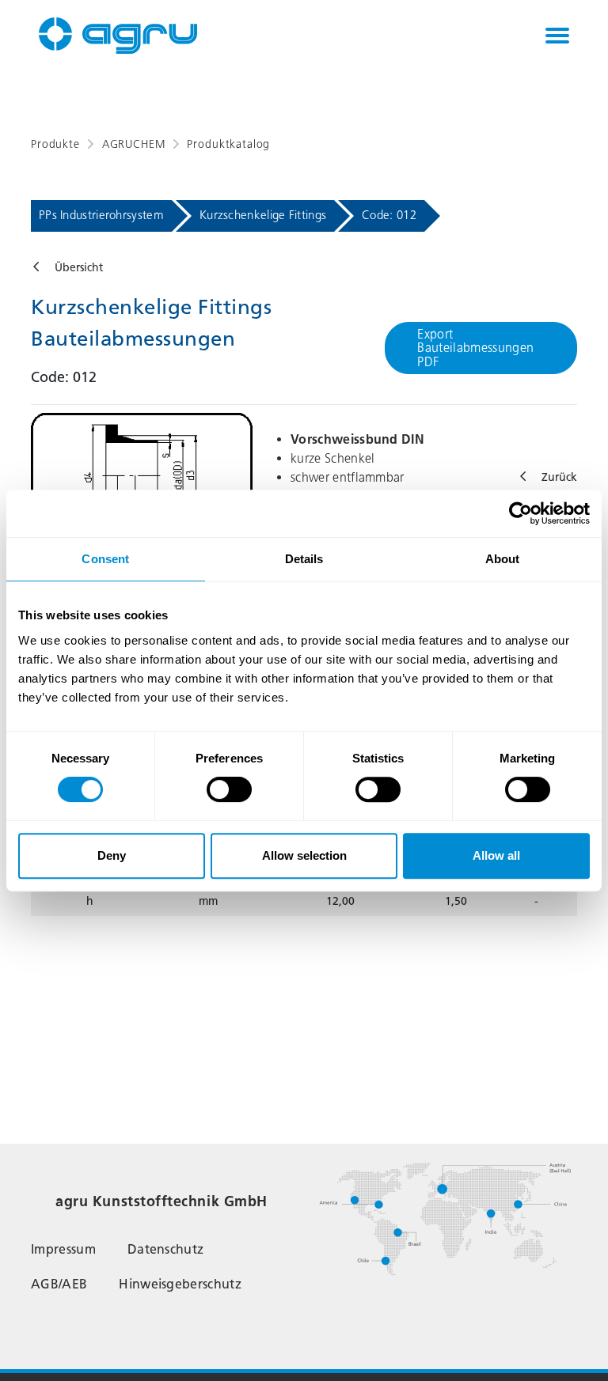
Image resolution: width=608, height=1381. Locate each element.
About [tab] (502, 559)
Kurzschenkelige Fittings (263, 215)
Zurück (559, 477)
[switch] (229, 789)
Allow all (496, 855)
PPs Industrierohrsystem (101, 215)
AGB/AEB (59, 1284)
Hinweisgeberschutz (180, 1284)
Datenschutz (165, 1249)
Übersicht (79, 267)
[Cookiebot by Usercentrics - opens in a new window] (520, 513)
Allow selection (304, 855)
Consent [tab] (105, 559)
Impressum (63, 1249)
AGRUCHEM (133, 144)
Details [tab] (304, 559)
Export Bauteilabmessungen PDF (475, 348)
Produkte (55, 144)
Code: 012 (389, 215)
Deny (111, 855)
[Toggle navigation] (557, 35)
